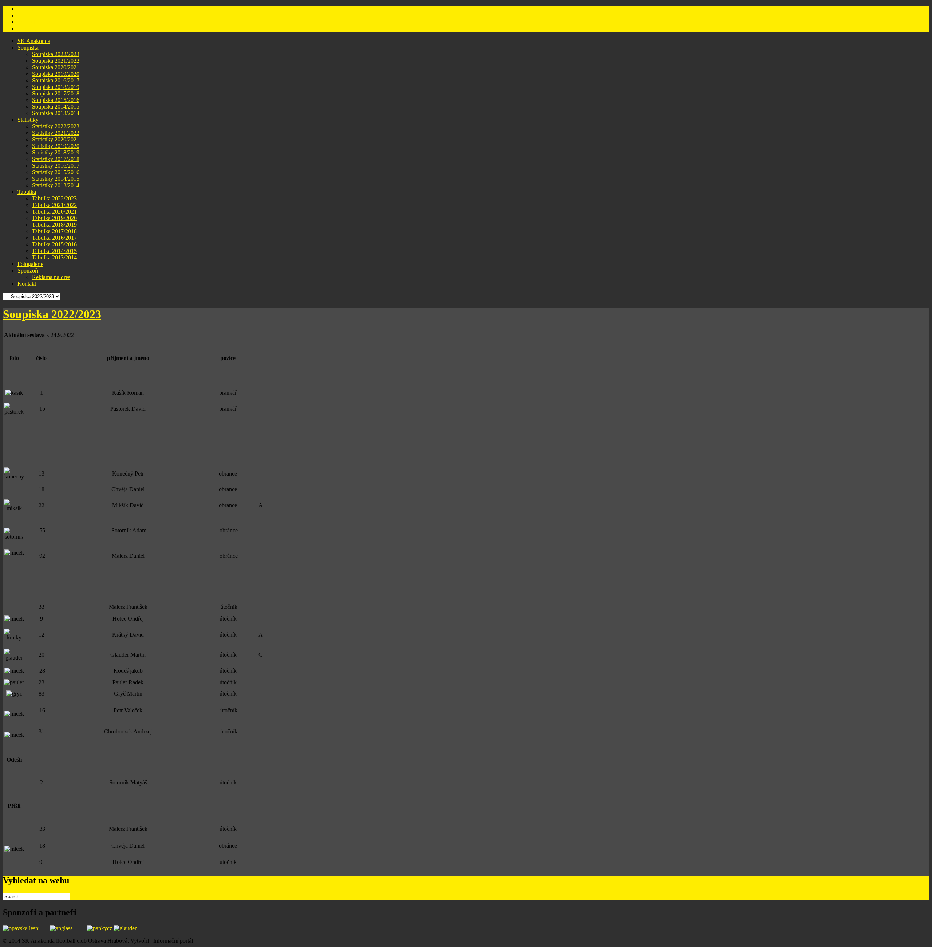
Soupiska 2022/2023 (52, 314)
